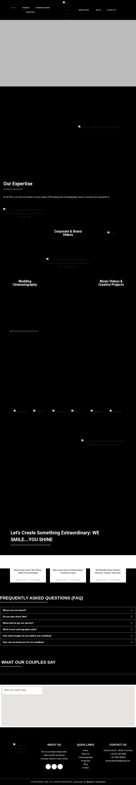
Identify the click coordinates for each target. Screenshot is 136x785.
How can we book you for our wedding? (23, 642)
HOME (13, 8)
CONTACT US (111, 10)
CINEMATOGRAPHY (42, 8)
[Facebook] (48, 766)
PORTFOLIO (30, 12)
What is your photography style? (20, 629)
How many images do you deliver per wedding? (27, 635)
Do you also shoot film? (15, 616)
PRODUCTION (84, 10)
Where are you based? (14, 610)
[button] (14, 8)
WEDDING (26, 8)
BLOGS (98, 10)
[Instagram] (54, 766)
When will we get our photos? (18, 623)
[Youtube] (60, 766)
